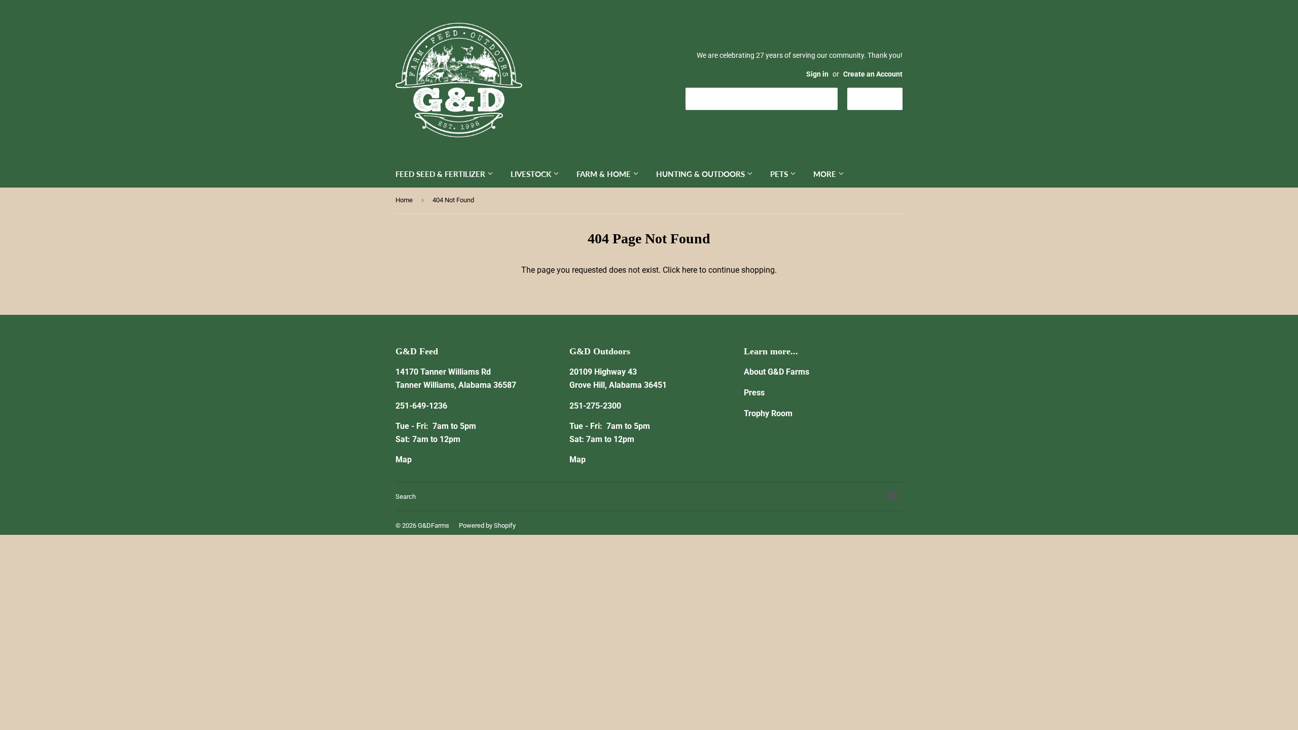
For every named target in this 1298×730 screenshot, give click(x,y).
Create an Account (873, 74)
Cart (882, 98)
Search (405, 496)
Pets (780, 173)
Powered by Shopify (487, 525)
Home (404, 200)
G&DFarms (433, 525)
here (689, 270)
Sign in (817, 74)
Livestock (532, 173)
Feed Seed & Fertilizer (441, 173)
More (825, 173)
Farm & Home (604, 173)
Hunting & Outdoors (701, 173)
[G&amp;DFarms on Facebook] (892, 496)
